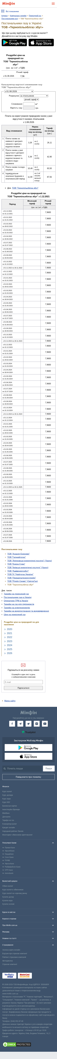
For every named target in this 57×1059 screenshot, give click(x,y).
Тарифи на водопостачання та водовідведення (26, 611)
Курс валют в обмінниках (12, 890)
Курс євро (6, 799)
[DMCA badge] (28, 1045)
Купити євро (7, 901)
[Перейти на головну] (8, 4)
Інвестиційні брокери (11, 810)
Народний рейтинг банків (12, 831)
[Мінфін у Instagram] (37, 724)
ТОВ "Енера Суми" (16, 564)
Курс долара (7, 795)
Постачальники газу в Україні (17, 597)
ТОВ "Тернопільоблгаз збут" (25, 188)
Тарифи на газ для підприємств (19, 604)
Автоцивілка (7, 961)
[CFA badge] (39, 976)
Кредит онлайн (8, 828)
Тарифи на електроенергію (17, 607)
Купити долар (8, 897)
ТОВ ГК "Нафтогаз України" (20, 574)
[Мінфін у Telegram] (20, 724)
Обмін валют (7, 886)
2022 (9, 637)
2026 (9, 653)
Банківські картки (9, 806)
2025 (9, 649)
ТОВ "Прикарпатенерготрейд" (21, 578)
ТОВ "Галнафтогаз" (16, 557)
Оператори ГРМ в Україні (16, 600)
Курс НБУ (6, 802)
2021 (9, 633)
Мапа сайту (9, 701)
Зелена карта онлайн (11, 950)
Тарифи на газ (8, 820)
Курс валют (7, 791)
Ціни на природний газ (14, 614)
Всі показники (12, 11)
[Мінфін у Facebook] (12, 724)
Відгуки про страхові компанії (14, 954)
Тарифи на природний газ (16, 594)
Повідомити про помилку (28, 777)
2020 (9, 629)
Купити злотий (8, 904)
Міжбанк (6, 813)
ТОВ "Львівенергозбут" (18, 571)
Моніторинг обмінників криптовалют (17, 835)
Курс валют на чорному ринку (14, 893)
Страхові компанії (9, 964)
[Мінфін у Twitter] (28, 724)
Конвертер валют (9, 824)
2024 (9, 645)
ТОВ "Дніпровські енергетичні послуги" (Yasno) (29, 560)
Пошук (49, 768)
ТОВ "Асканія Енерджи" (18, 554)
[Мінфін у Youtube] (45, 724)
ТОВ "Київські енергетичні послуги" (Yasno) (27, 567)
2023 (9, 641)
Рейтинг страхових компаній (14, 957)
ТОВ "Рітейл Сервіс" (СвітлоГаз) (22, 581)
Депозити (6, 817)
